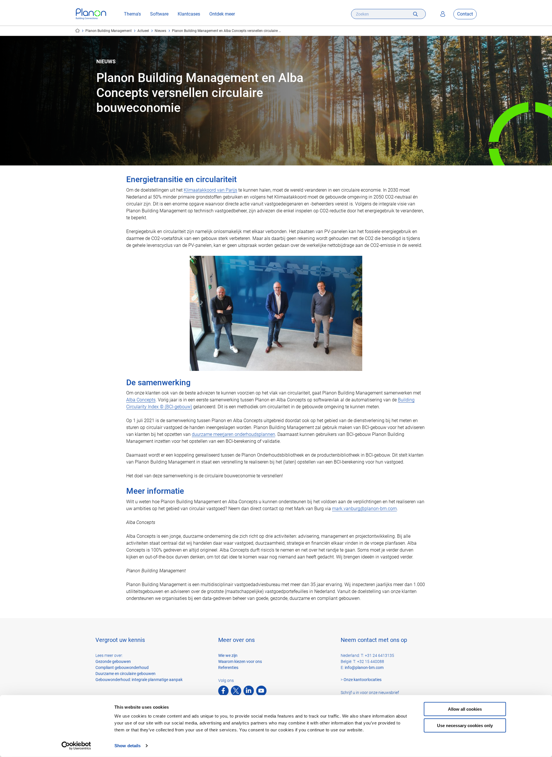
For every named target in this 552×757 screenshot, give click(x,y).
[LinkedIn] (249, 691)
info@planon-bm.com (364, 667)
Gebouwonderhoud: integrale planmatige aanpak (139, 679)
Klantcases (189, 14)
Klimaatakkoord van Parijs (210, 190)
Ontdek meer (222, 14)
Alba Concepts (141, 400)
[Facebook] (223, 691)
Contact (465, 14)
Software (159, 14)
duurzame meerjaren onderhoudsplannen (233, 434)
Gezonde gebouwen (113, 661)
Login (442, 14)
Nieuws (160, 31)
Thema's (132, 14)
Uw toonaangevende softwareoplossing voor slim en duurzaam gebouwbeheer (77, 30)
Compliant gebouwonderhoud (122, 667)
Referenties (228, 667)
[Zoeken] (415, 14)
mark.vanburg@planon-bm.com (364, 508)
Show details (127, 745)
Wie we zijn (227, 655)
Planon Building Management (108, 31)
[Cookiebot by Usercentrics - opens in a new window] (76, 745)
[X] (236, 691)
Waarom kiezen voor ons (240, 661)
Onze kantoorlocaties (363, 679)
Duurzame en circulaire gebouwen (125, 673)
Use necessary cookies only (465, 725)
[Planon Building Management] (91, 14)
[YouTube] (261, 691)
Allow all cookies (465, 709)
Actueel (143, 31)
